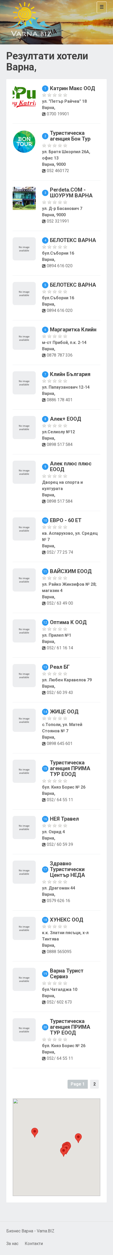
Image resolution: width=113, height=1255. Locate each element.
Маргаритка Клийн (73, 329)
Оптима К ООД (68, 622)
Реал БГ (60, 667)
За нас (12, 1243)
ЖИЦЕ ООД (64, 711)
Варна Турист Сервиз (67, 974)
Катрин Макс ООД (72, 88)
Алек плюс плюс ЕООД (70, 466)
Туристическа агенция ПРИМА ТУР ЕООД (70, 768)
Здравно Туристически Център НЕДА (67, 869)
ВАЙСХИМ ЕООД (71, 571)
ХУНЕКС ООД (66, 920)
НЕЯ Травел (64, 819)
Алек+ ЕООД (65, 419)
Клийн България (70, 374)
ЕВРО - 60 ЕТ (65, 520)
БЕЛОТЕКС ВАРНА (73, 240)
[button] (63, 1152)
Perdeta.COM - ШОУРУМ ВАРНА (71, 193)
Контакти (34, 1243)
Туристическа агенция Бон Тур (70, 136)
